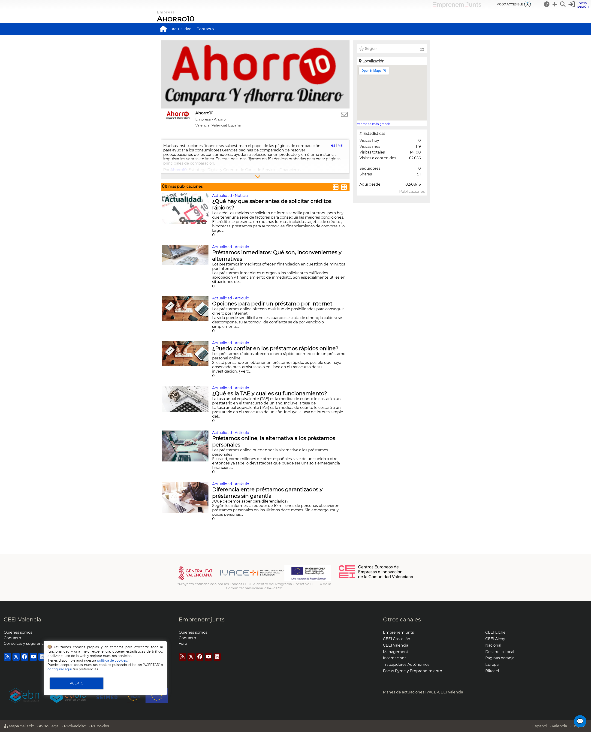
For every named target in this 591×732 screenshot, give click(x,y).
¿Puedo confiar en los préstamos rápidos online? (276, 348)
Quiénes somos (18, 632)
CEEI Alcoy (495, 639)
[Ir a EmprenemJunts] (457, 6)
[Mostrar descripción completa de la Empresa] (255, 176)
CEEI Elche (495, 632)
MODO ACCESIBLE (510, 4)
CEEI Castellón (396, 639)
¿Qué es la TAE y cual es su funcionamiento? (270, 393)
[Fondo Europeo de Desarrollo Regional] (307, 580)
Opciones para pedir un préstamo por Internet (273, 303)
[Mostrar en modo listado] (336, 187)
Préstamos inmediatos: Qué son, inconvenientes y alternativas (276, 255)
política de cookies (112, 660)
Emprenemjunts (202, 619)
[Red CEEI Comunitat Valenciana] (376, 577)
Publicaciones (412, 191)
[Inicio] (163, 29)
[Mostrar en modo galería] (344, 187)
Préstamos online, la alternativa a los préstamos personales (273, 441)
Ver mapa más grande (374, 124)
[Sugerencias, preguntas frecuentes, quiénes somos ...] (547, 4)
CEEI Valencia (22, 619)
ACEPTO (76, 683)
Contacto (205, 29)
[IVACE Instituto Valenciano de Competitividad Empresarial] (231, 580)
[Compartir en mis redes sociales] (422, 48)
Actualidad (182, 29)
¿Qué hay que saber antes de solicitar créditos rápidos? (272, 204)
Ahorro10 (175, 18)
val (340, 145)
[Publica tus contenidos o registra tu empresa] (555, 4)
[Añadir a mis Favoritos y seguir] (361, 48)
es (333, 145)
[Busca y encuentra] (563, 4)
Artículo (242, 247)
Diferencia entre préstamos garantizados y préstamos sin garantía (267, 492)
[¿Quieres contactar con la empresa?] (344, 114)
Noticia (241, 195)
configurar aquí (60, 669)
